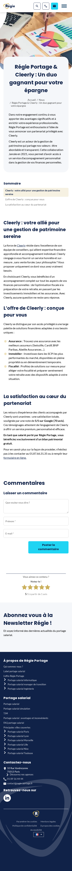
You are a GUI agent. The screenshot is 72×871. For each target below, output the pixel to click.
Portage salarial (11, 704)
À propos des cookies (50, 825)
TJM (5, 713)
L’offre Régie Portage (13, 676)
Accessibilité (36, 830)
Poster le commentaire (48, 547)
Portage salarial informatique (22, 680)
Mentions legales (48, 821)
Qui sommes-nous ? (13, 666)
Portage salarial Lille (18, 744)
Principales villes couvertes (16, 727)
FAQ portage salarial (13, 722)
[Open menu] (64, 6)
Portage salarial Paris (18, 731)
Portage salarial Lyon (18, 736)
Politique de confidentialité (24, 825)
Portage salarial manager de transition (27, 684)
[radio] (24, 588)
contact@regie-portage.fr (20, 783)
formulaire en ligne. (14, 457)
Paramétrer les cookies (26, 821)
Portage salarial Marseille (20, 740)
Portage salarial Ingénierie (21, 688)
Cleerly (21, 245)
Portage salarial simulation (16, 708)
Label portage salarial (14, 671)
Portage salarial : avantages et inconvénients (25, 718)
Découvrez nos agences (21, 774)
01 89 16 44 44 (15, 778)
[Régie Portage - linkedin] (7, 800)
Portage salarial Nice (18, 748)
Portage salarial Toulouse (20, 753)
